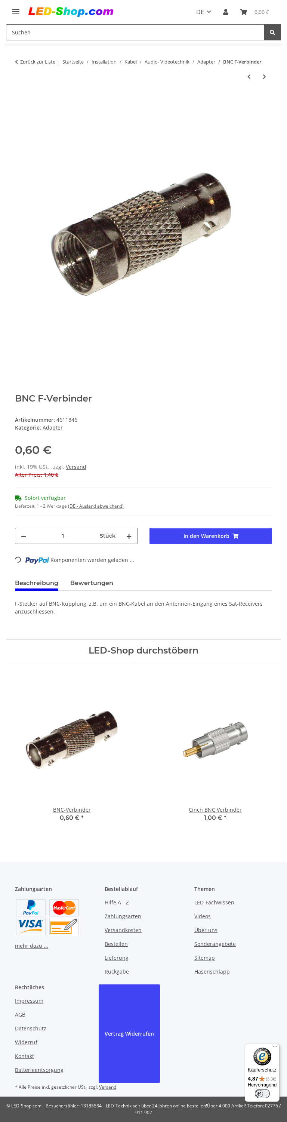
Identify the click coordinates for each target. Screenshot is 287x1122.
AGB (20, 1014)
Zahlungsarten (123, 916)
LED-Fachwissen (214, 902)
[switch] (262, 1093)
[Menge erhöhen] (129, 536)
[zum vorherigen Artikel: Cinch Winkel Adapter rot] (249, 76)
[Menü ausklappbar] (15, 8)
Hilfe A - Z (117, 902)
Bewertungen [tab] (91, 583)
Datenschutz (30, 1028)
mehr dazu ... (31, 945)
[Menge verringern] (23, 536)
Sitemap (204, 957)
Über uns (205, 930)
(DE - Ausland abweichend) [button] (96, 506)
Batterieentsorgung (39, 1069)
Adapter (53, 427)
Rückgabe (117, 971)
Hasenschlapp (212, 971)
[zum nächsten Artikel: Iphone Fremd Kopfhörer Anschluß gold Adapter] (264, 76)
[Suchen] (272, 32)
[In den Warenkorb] (21, 101)
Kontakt (24, 1056)
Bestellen (116, 943)
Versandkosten (123, 930)
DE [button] (200, 12)
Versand (76, 466)
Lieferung (117, 957)
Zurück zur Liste (37, 61)
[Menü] (275, 1047)
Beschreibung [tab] (36, 583)
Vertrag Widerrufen (129, 1033)
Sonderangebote (215, 943)
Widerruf (26, 1042)
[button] (225, 11)
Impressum (29, 1000)
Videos (202, 916)
